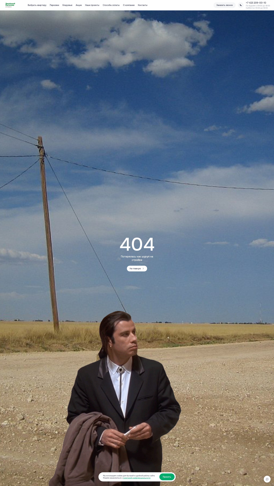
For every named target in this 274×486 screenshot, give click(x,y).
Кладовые (67, 5)
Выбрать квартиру (37, 5)
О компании (129, 5)
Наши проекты (92, 5)
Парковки (54, 5)
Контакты (142, 5)
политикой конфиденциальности (136, 478)
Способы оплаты (111, 5)
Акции (79, 5)
